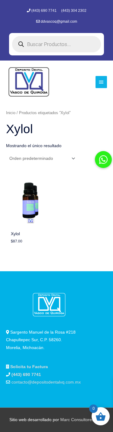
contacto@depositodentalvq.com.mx (46, 382)
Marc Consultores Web (82, 419)
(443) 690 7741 (44, 10)
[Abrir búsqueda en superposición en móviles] (56, 44)
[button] (103, 159)
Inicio (10, 113)
